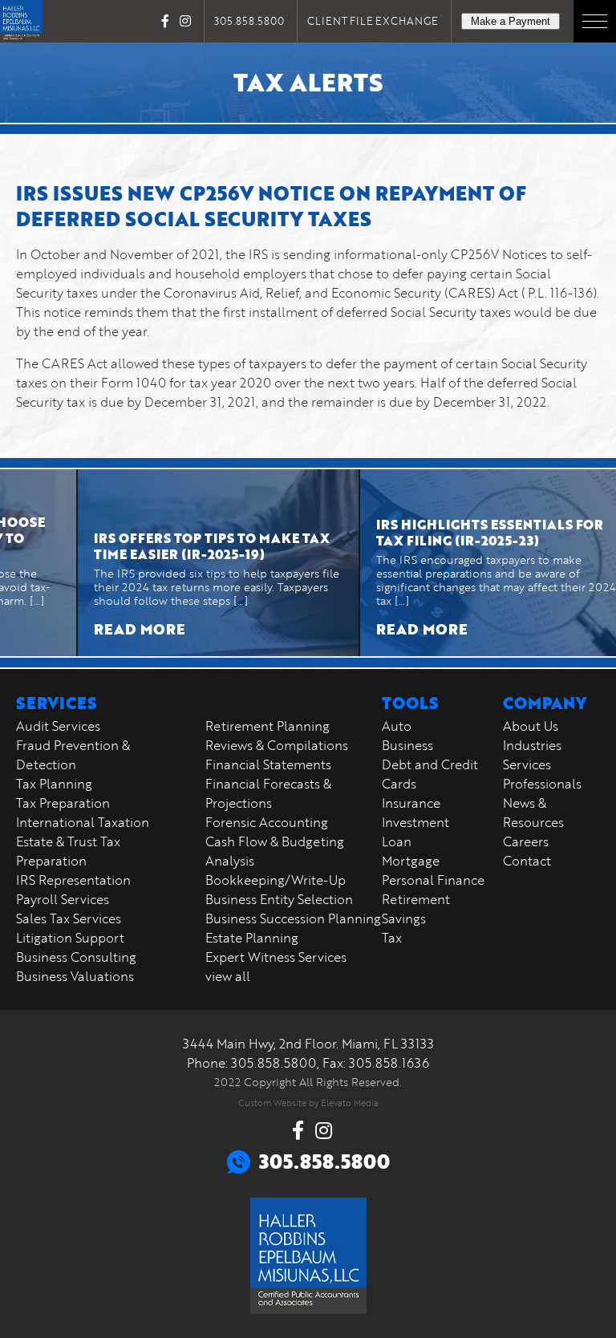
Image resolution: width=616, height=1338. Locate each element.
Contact (527, 861)
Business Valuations (75, 976)
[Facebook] (165, 21)
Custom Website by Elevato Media (308, 1103)
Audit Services (58, 726)
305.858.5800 (249, 21)
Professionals (542, 784)
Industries (532, 745)
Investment (415, 822)
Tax (392, 938)
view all (227, 976)
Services (527, 764)
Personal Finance (433, 880)
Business (407, 745)
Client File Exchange (372, 21)
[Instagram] (185, 21)
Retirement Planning (267, 726)
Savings (404, 918)
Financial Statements (268, 764)
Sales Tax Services (68, 918)
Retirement (416, 899)
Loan (396, 841)
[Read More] (198, 562)
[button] (594, 21)
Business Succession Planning (293, 918)
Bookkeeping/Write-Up (275, 880)
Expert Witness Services (275, 957)
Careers (526, 841)
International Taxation (82, 822)
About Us (530, 726)
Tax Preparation (63, 803)
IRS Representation (73, 880)
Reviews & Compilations (276, 745)
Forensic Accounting (266, 822)
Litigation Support (70, 938)
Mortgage (411, 861)
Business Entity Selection (279, 899)
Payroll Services (62, 899)
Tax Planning (54, 784)
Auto (396, 726)
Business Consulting (76, 957)
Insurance (411, 803)
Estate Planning (251, 938)
